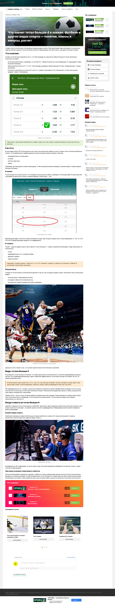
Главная (27, 9)
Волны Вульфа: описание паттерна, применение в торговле (99, 90)
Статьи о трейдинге (67, 9)
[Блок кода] (38, 568)
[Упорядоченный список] (31, 568)
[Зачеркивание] (28, 568)
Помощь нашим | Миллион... (100, 136)
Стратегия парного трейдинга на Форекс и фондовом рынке (99, 110)
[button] (87, 9)
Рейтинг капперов (37, 9)
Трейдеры (56, 9)
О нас (76, 9)
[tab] (42, 547)
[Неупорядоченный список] (33, 568)
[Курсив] (24, 568)
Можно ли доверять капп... (99, 126)
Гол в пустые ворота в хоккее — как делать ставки (16, 536)
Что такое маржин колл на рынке (99, 116)
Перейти (75, 600)
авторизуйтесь (71, 557)
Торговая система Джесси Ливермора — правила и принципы (97, 103)
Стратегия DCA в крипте (97, 96)
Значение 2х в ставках (66, 536)
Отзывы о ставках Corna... (99, 175)
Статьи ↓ (47, 9)
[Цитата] (35, 568)
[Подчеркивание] (26, 568)
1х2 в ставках (37, 536)
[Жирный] (21, 568)
